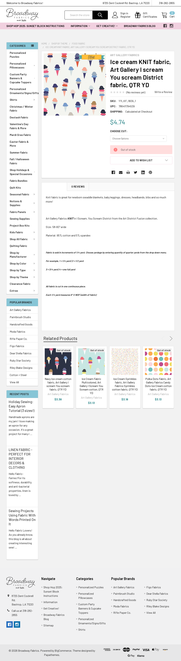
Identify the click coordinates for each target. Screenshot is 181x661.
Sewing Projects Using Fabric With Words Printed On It (22, 517)
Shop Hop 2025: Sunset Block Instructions (35, 26)
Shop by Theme (19, 277)
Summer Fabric (19, 152)
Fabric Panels (18, 212)
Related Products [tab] (60, 338)
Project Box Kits (20, 225)
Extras (14, 290)
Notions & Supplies (16, 203)
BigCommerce (63, 650)
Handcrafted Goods (21, 324)
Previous (163, 338)
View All (14, 382)
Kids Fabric (16, 232)
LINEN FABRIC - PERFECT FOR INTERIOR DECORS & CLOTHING (20, 458)
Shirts (13, 99)
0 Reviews (77, 186)
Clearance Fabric (20, 283)
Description (54, 186)
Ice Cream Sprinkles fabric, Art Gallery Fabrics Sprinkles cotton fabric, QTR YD (125, 384)
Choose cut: (118, 131)
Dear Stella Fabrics (20, 353)
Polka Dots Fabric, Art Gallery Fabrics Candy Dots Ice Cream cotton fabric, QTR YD (158, 384)
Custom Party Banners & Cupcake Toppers (20, 78)
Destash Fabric (19, 117)
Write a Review (163, 92)
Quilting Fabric (18, 245)
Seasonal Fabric (19, 194)
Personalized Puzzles (18, 54)
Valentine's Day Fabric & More (19, 126)
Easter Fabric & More (19, 143)
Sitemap (48, 625)
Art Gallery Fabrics (20, 309)
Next (170, 338)
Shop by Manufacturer (18, 254)
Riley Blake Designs (21, 367)
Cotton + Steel (18, 375)
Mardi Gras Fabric (20, 134)
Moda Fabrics (17, 331)
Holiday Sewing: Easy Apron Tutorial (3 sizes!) (21, 406)
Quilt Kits (15, 187)
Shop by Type (18, 270)
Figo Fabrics (17, 346)
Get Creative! (105, 26)
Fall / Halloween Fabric (19, 161)
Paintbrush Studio (20, 317)
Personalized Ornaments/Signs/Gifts (24, 91)
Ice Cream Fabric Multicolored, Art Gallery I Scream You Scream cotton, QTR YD (91, 386)
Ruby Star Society (20, 360)
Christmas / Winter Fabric (21, 108)
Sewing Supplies (20, 218)
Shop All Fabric (19, 239)
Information (79, 26)
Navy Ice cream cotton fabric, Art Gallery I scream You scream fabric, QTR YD (58, 384)
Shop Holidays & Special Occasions (21, 172)
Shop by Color (18, 263)
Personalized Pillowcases (18, 65)
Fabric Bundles (18, 180)
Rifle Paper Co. (18, 338)
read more (15, 440)
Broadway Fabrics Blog (140, 26)
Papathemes (51, 654)
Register (125, 16)
